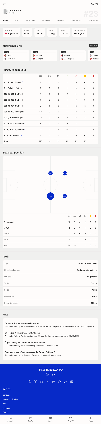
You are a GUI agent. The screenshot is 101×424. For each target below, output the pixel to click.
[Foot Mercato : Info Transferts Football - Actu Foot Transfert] (50, 369)
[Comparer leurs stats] (92, 4)
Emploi (5, 412)
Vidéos (5, 403)
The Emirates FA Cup (13, 88)
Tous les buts (76, 20)
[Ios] (53, 375)
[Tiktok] (66, 382)
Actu (16, 20)
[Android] (47, 375)
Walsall (12, 13)
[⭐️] (96, 4)
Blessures (46, 20)
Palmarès (60, 20)
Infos (5, 20)
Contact (6, 395)
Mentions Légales (10, 399)
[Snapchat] (60, 382)
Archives (6, 408)
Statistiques (30, 20)
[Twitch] (72, 382)
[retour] (4, 4)
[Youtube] (47, 382)
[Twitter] (35, 382)
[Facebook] (29, 382)
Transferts (93, 20)
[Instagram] (41, 382)
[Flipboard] (53, 382)
